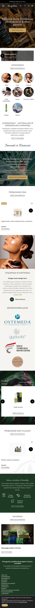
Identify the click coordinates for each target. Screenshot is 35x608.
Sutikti (4, 605)
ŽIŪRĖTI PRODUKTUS (17, 30)
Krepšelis (4, 581)
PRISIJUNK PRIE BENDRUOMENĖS (17, 177)
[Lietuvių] (32, 6)
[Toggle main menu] (3, 6)
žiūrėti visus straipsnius (17, 519)
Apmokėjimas (5, 576)
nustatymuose (23, 602)
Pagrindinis (4, 585)
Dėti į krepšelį (5, 228)
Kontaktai (4, 580)
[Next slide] (32, 56)
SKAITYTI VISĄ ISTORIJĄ (17, 138)
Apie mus (4, 575)
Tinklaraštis (5, 593)
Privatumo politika (7, 592)
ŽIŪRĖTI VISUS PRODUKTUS (17, 68)
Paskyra (3, 588)
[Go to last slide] (3, 401)
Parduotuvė (5, 587)
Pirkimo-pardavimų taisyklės (10, 590)
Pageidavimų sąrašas (8, 583)
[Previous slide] (2, 56)
